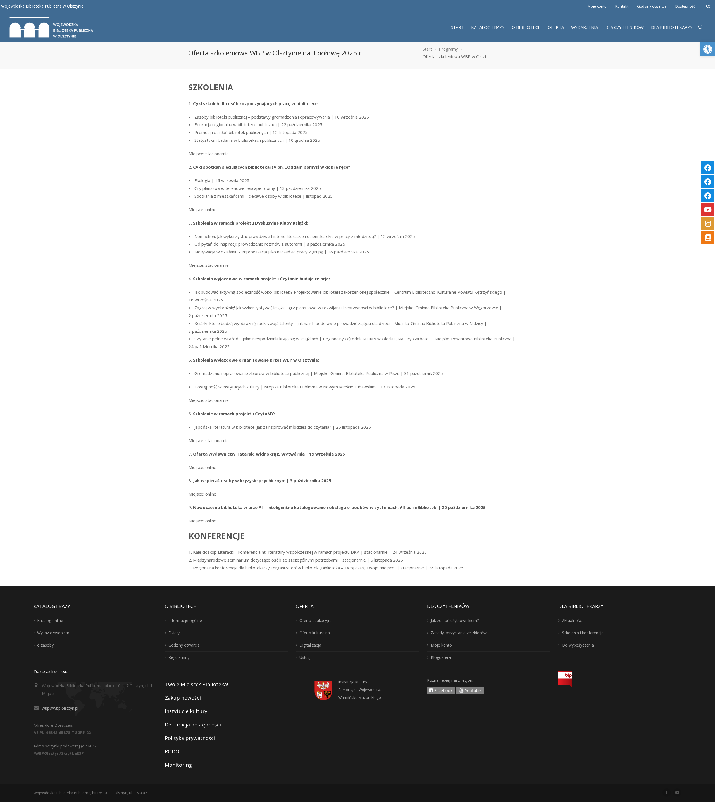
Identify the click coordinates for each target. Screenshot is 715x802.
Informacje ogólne (185, 620)
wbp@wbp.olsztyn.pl (60, 708)
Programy (448, 49)
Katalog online (50, 620)
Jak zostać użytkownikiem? (455, 620)
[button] (707, 49)
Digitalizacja (310, 645)
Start (427, 49)
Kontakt (621, 6)
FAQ (707, 6)
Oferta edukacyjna (316, 620)
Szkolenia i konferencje (583, 632)
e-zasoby (45, 645)
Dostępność (685, 6)
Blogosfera (441, 657)
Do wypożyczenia (578, 645)
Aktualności (572, 620)
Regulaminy (178, 657)
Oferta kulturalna (314, 632)
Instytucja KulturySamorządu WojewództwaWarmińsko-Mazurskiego (360, 689)
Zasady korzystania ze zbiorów (459, 632)
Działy (174, 632)
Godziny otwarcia (652, 6)
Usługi (305, 657)
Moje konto (597, 6)
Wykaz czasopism (53, 632)
